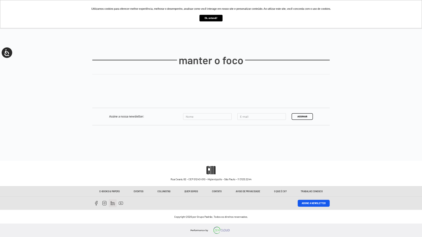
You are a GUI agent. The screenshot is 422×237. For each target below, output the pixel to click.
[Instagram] (105, 203)
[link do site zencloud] (221, 230)
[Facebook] (96, 203)
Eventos (138, 191)
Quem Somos (191, 191)
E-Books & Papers (109, 191)
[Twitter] (113, 203)
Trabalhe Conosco (312, 191)
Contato (217, 191)
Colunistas (163, 191)
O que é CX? (280, 191)
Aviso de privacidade (248, 191)
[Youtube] (121, 203)
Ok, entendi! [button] (211, 18)
